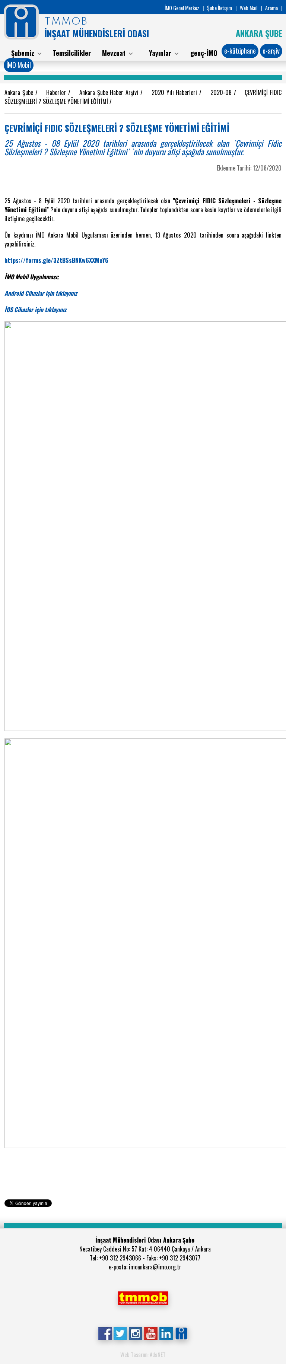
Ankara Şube (19, 92)
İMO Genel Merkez (182, 8)
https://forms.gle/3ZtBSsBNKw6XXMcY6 (56, 260)
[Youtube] (151, 1332)
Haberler (57, 92)
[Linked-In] (166, 1332)
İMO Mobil (18, 65)
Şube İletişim (219, 8)
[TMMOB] (143, 1297)
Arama (271, 8)
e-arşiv (271, 50)
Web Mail (248, 8)
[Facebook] (105, 1332)
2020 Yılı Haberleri (176, 92)
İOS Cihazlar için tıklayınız (35, 309)
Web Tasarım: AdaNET (143, 1354)
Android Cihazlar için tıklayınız (40, 293)
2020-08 (222, 92)
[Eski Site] (181, 1332)
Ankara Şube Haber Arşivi (110, 92)
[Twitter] (120, 1332)
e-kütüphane (240, 50)
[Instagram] (135, 1332)
